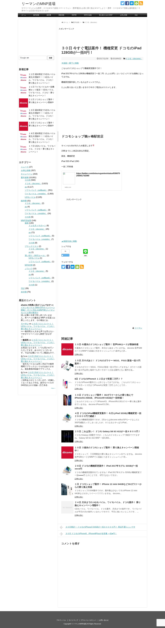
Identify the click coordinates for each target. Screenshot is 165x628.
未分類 (24, 292)
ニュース (25, 167)
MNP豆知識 (88, 15)
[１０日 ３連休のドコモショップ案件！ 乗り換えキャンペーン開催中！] (67, 452)
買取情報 (61, 15)
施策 (27, 223)
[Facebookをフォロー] (127, 3)
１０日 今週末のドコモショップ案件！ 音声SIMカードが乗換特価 (106, 344)
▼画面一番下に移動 (70, 63)
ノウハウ (28, 269)
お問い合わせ (104, 620)
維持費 (49, 15)
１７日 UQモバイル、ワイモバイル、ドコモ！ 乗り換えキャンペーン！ (42, 149)
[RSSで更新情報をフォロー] (141, 3)
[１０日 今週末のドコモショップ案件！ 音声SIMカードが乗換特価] (67, 349)
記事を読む (79, 354)
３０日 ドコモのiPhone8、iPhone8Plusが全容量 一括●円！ (91, 534)
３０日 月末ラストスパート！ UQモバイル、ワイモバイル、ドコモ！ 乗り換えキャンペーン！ (38, 358)
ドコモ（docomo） (134, 59)
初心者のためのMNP (105, 15)
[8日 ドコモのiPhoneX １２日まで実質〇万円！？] (67, 384)
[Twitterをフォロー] (123, 3)
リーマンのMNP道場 (38, 4)
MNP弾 (74, 15)
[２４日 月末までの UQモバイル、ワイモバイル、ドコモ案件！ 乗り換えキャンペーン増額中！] (67, 507)
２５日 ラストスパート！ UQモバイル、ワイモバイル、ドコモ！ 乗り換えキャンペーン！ (38, 326)
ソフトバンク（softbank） (36, 190)
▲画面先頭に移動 (69, 241)
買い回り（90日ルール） (35, 255)
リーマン (138, 328)
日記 (136, 15)
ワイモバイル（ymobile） (36, 194)
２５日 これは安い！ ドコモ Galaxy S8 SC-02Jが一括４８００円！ (107, 431)
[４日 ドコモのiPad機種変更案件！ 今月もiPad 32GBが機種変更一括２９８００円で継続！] (67, 418)
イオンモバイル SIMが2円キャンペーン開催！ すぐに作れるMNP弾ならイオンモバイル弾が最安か (38, 310)
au (26, 187)
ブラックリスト (31, 246)
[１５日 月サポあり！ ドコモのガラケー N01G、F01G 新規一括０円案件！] (67, 365)
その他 (28, 180)
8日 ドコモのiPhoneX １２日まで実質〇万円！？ (99, 379)
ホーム (24, 15)
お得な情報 (123, 15)
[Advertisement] (103, 35)
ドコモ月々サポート (37, 226)
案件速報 (36, 15)
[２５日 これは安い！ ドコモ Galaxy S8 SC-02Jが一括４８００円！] (67, 436)
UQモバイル (30, 197)
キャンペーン (26, 174)
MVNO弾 (28, 265)
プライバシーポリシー (88, 620)
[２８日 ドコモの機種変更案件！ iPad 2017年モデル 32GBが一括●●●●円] (67, 471)
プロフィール (61, 620)
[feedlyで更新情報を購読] (136, 3)
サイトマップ (73, 620)
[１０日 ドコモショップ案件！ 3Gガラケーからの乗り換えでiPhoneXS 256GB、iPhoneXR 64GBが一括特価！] (67, 400)
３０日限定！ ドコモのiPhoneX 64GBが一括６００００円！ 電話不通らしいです (100, 527)
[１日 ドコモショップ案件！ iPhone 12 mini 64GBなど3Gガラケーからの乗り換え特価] (67, 489)
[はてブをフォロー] (132, 3)
